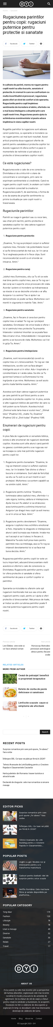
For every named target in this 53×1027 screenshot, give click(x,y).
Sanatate (13, 10)
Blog (20, 1018)
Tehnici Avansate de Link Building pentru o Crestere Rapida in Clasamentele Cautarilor (25, 766)
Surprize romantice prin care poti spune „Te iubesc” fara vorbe (25, 750)
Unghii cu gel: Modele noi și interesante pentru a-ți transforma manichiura (32, 865)
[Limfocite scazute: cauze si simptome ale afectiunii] (10, 706)
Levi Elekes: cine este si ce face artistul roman (14, 647)
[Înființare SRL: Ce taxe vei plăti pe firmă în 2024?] (10, 830)
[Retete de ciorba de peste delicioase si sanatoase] (10, 692)
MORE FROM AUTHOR (14, 669)
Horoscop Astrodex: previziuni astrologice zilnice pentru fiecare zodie (40, 650)
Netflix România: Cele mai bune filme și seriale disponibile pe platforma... (34, 892)
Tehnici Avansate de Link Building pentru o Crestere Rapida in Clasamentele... (31, 843)
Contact (39, 1018)
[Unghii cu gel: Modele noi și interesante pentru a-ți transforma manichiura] (10, 865)
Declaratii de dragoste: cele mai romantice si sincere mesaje (26, 783)
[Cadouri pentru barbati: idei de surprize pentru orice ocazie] (10, 879)
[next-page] (28, 716)
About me (29, 1018)
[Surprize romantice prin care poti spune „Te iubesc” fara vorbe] (10, 816)
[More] (41, 44)
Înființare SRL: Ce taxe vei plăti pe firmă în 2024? (24, 759)
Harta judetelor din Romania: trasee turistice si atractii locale (23, 775)
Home (5, 10)
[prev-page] (24, 716)
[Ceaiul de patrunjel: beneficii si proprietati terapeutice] (10, 679)
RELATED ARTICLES (13, 664)
